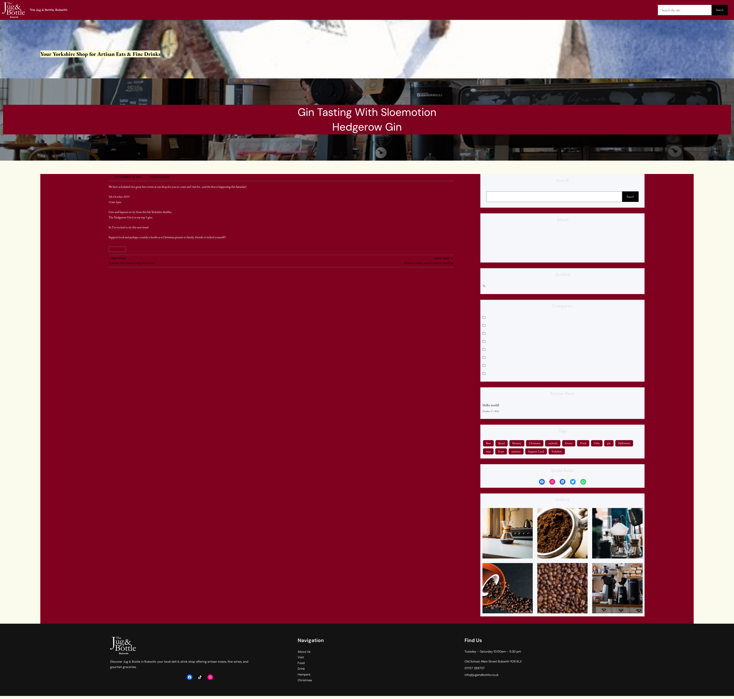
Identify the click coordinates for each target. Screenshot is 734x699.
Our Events (117, 249)
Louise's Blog (496, 341)
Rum (501, 451)
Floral (583, 443)
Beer (488, 443)
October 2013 (497, 286)
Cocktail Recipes (499, 325)
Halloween (624, 443)
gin (609, 443)
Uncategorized (497, 373)
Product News (497, 365)
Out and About (498, 357)
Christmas (495, 317)
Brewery (516, 443)
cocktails (553, 443)
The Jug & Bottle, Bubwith (48, 10)
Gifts (597, 443)
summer (516, 451)
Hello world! (490, 405)
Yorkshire (556, 451)
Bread (501, 443)
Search (719, 10)
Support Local (536, 451)
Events (568, 443)
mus (488, 451)
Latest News (496, 333)
